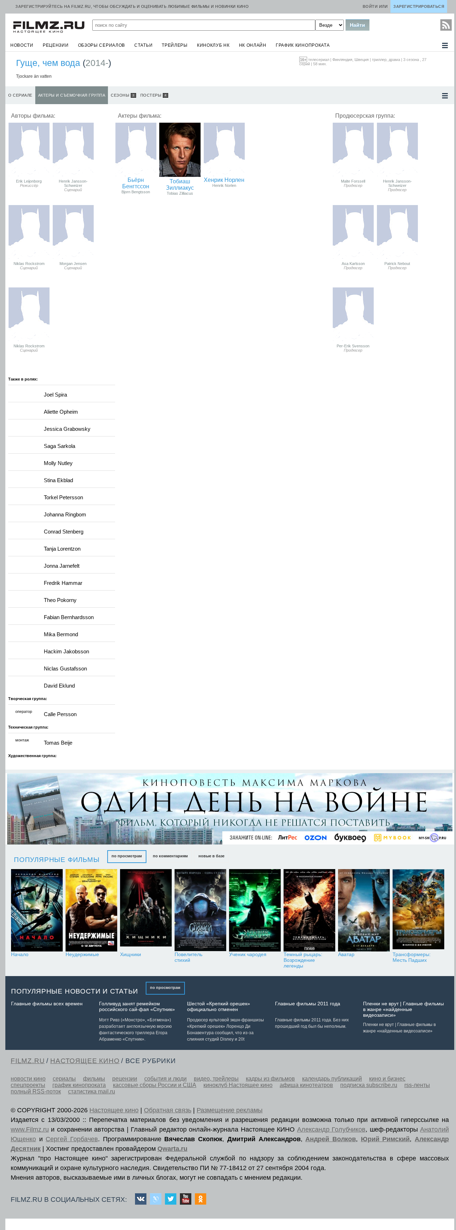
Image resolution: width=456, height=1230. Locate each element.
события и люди (165, 1079)
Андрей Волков (330, 1139)
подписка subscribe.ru (368, 1085)
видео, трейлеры (216, 1079)
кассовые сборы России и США (154, 1085)
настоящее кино (84, 1061)
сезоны (122, 95)
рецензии (56, 45)
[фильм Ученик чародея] (255, 910)
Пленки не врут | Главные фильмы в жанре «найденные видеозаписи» (403, 1009)
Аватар (346, 954)
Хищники (130, 954)
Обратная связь (167, 1110)
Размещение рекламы (230, 1110)
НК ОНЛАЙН (252, 45)
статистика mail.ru (91, 1091)
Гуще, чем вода (48, 63)
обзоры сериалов (101, 45)
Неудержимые (82, 954)
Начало (19, 954)
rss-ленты (417, 1085)
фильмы (94, 1079)
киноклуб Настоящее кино (238, 1085)
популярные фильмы (57, 859)
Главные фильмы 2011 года (307, 1003)
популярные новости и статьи (74, 991)
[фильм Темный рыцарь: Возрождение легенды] (309, 910)
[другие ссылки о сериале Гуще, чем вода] (445, 95)
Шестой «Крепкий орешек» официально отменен (218, 1006)
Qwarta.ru (172, 1148)
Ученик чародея (247, 954)
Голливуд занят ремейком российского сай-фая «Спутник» (137, 1006)
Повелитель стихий (188, 957)
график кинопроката (303, 45)
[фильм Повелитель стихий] (200, 910)
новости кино (28, 1079)
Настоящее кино (114, 1110)
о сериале (20, 95)
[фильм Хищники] (146, 910)
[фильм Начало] (37, 910)
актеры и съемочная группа (71, 95)
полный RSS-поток (36, 1091)
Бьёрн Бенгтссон (135, 183)
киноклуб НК (213, 45)
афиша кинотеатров (306, 1085)
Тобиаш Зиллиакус (180, 184)
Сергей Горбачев (72, 1139)
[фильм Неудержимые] (91, 910)
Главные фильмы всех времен (47, 1003)
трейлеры (175, 45)
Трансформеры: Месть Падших (412, 957)
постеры (153, 95)
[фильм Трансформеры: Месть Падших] (418, 910)
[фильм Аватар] (364, 910)
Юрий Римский (385, 1139)
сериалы (64, 1079)
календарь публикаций (332, 1079)
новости (21, 45)
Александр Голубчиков (331, 1129)
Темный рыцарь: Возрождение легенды (303, 960)
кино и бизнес (387, 1079)
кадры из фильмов (270, 1079)
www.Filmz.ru (30, 1129)
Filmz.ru (28, 1061)
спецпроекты (28, 1085)
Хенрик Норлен (224, 180)
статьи (143, 45)
